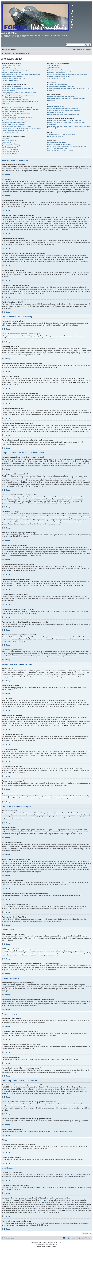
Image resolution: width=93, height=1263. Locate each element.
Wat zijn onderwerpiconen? (10, 153)
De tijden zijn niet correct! (9, 90)
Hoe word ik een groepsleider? (56, 72)
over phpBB (67, 1176)
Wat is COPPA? (6, 67)
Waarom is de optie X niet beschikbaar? (59, 144)
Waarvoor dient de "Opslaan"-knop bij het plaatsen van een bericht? (22, 128)
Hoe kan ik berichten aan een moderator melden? (16, 126)
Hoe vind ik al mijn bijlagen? (55, 136)
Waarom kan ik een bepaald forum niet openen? (16, 121)
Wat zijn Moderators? (53, 67)
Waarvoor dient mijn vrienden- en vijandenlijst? (60, 96)
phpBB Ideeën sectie (13, 1189)
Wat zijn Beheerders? (53, 65)
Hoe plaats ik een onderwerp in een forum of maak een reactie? (20, 109)
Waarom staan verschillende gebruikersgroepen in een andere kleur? (67, 74)
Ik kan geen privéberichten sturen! (57, 84)
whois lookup (46, 1202)
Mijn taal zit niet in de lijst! (9, 94)
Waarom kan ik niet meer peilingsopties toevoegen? (17, 117)
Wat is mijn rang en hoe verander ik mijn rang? (15, 99)
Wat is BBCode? (6, 138)
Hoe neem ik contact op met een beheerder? (60, 150)
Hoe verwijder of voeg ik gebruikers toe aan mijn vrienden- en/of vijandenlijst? (66, 99)
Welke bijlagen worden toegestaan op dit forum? (61, 134)
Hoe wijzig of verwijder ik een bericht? (13, 111)
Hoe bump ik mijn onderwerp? (10, 132)
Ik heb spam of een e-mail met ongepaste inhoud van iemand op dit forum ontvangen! (68, 89)
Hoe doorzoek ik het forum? (55, 106)
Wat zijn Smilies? (7, 142)
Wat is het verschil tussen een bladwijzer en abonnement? (64, 120)
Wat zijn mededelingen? (9, 147)
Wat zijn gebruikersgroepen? (55, 69)
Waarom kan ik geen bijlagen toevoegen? (14, 122)
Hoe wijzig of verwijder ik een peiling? (12, 119)
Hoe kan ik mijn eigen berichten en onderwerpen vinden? (64, 114)
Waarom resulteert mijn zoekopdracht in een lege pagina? (64, 110)
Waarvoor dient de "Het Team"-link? (57, 78)
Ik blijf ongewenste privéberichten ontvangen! (60, 86)
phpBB (40, 1242)
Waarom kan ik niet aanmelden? (11, 72)
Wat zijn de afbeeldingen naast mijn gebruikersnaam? (17, 96)
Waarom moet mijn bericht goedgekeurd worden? (16, 130)
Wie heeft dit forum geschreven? (56, 142)
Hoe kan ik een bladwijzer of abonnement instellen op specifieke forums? (68, 126)
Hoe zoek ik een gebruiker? (55, 112)
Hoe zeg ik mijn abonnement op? (56, 128)
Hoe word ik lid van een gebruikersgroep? (59, 71)
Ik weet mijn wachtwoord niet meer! (12, 76)
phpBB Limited (75, 1174)
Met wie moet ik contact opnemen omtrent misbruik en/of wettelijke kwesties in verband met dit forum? (66, 147)
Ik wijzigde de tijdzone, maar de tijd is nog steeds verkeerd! (19, 92)
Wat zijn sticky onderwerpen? (10, 149)
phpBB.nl (54, 1244)
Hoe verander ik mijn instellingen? (11, 86)
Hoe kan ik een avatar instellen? (11, 97)
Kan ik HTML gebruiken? (9, 140)
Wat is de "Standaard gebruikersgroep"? (59, 76)
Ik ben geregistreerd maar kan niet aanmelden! (15, 71)
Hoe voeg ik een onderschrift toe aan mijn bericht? (16, 113)
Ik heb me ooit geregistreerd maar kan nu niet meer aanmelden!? (21, 74)
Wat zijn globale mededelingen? (11, 146)
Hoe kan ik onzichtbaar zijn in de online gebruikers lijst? (18, 88)
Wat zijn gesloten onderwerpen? (11, 151)
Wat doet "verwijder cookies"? (10, 80)
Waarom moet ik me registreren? (11, 65)
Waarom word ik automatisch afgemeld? (13, 78)
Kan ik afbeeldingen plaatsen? (10, 144)
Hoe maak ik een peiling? (9, 115)
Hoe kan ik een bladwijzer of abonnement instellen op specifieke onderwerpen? (66, 123)
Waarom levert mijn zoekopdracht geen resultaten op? (63, 108)
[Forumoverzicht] (36, 16)
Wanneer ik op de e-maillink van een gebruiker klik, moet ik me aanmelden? (20, 102)
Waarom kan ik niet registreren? (11, 69)
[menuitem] (13, 49)
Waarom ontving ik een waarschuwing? (13, 124)
